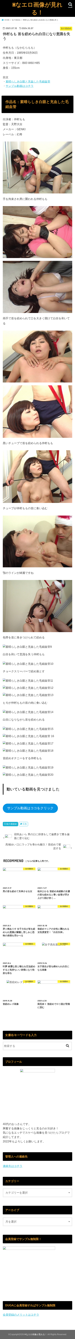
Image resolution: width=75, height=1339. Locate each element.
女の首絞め (11, 824)
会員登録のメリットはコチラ (21, 1314)
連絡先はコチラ (12, 1165)
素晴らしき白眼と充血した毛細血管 (28, 81)
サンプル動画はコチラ (19, 85)
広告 (25, 824)
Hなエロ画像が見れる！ (37, 8)
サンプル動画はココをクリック (30, 808)
